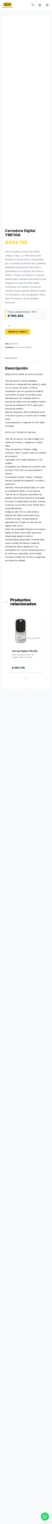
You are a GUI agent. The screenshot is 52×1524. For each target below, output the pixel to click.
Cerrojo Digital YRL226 (24, 651)
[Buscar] (32, 4)
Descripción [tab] (11, 358)
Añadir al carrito (17, 332)
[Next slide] (46, 646)
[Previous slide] (6, 646)
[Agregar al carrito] (26, 631)
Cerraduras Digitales (23, 347)
